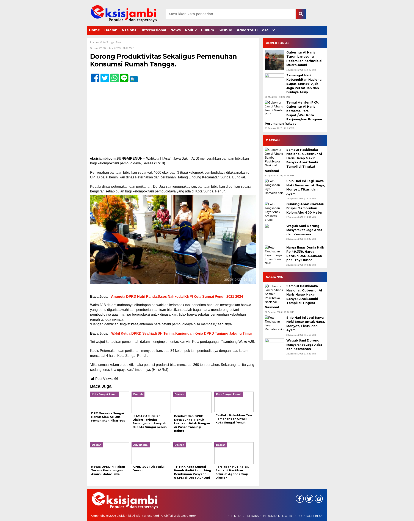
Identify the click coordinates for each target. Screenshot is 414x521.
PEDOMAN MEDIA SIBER (279, 516)
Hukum (207, 30)
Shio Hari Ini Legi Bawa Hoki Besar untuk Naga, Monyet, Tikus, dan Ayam (305, 187)
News (176, 30)
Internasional (154, 30)
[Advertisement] (173, 124)
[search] (301, 14)
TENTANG (237, 516)
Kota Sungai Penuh (112, 42)
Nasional (130, 30)
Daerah (111, 30)
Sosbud (225, 30)
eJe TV (268, 30)
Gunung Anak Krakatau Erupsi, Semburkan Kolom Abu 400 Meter (305, 208)
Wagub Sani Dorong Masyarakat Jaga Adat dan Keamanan (304, 230)
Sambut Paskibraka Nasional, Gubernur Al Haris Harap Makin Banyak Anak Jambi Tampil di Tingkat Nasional (293, 160)
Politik (191, 30)
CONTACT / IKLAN (311, 516)
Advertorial (247, 30)
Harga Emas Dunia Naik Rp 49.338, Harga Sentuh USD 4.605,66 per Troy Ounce (305, 253)
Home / (95, 42)
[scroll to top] (396, 515)
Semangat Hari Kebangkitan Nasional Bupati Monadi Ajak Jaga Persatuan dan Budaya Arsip (304, 83)
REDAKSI (253, 516)
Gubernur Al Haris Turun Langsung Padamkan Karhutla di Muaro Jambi (304, 58)
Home (94, 30)
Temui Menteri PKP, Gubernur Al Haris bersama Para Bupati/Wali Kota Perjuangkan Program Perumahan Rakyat (293, 113)
